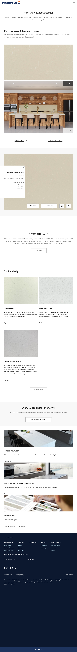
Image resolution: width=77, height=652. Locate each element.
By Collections (7, 545)
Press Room (54, 548)
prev (65, 130)
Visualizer (33, 206)
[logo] (11, 2)
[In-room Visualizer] (38, 438)
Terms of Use (8, 575)
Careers (53, 550)
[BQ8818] (21, 343)
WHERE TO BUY (9, 516)
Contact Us (22, 526)
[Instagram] (10, 568)
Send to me (49, 206)
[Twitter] (70, 83)
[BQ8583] (21, 290)
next (70, 130)
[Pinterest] (13, 568)
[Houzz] (15, 568)
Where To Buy (33, 542)
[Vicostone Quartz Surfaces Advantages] (38, 471)
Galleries (21, 542)
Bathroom (21, 548)
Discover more (38, 390)
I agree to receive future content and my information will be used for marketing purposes (39, 219)
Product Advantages (9, 548)
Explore (6, 323)
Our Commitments (55, 545)
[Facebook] (66, 83)
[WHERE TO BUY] (38, 503)
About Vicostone (56, 542)
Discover (6, 494)
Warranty (43, 548)
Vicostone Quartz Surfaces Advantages (19, 483)
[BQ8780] (56, 290)
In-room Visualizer (11, 451)
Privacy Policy (20, 575)
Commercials (21, 550)
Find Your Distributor (10, 526)
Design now (7, 461)
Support (43, 542)
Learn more (38, 251)
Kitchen (20, 545)
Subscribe (31, 559)
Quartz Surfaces (8, 542)
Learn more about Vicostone (38, 420)
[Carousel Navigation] (68, 130)
